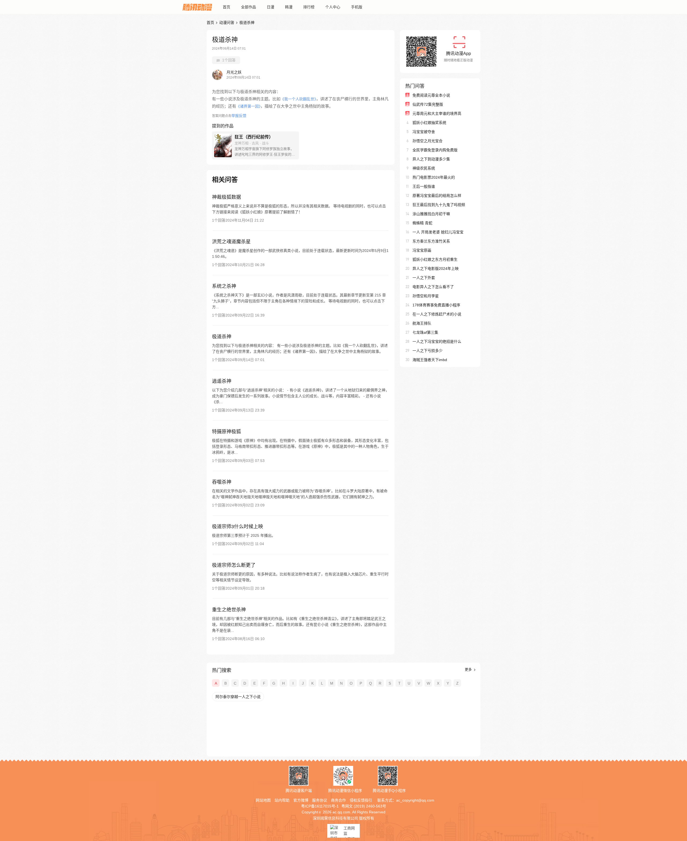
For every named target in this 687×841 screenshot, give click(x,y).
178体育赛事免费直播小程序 (436, 305)
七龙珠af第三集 (425, 332)
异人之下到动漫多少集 (431, 159)
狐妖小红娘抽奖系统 (429, 122)
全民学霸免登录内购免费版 (435, 150)
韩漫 (289, 7)
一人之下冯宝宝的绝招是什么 (436, 341)
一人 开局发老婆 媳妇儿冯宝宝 (437, 232)
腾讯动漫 (197, 7)
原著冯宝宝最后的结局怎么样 (436, 195)
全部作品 (248, 7)
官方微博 (300, 800)
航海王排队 (421, 323)
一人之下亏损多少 (427, 350)
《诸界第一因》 (248, 106)
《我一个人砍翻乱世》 (298, 99)
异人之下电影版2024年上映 (435, 268)
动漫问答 (226, 22)
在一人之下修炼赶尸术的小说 (436, 314)
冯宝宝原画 (421, 250)
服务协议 (319, 800)
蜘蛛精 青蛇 (422, 223)
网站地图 (263, 800)
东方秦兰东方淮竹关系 (431, 241)
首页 (226, 7)
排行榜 (309, 7)
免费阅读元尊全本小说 (431, 95)
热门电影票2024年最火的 (433, 177)
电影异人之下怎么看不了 (433, 287)
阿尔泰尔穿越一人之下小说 (238, 697)
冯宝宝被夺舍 (423, 132)
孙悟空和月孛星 (425, 296)
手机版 (356, 7)
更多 (469, 669)
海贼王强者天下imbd (429, 360)
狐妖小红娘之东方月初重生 (435, 259)
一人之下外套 (423, 278)
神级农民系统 (423, 168)
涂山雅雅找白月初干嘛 (431, 214)
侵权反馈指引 (361, 800)
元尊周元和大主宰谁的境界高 (436, 113)
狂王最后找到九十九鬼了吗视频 (438, 205)
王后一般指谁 (423, 186)
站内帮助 (282, 800)
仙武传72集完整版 (427, 104)
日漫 (270, 7)
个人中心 (332, 7)
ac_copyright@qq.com (415, 800)
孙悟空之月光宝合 (427, 141)
